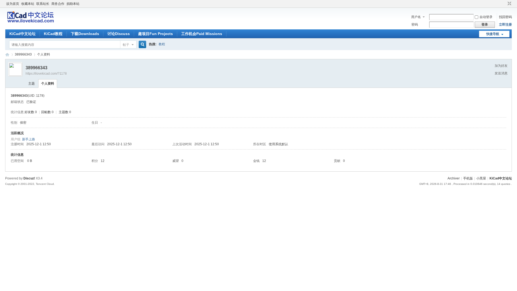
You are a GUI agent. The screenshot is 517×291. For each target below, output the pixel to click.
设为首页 (12, 4)
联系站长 (42, 4)
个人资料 (47, 83)
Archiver (454, 178)
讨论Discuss (118, 34)
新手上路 (28, 139)
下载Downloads (85, 34)
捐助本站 (73, 4)
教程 (162, 44)
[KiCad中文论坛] (31, 22)
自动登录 (486, 17)
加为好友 (501, 66)
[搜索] (142, 44)
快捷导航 (492, 34)
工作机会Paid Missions (201, 34)
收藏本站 (27, 4)
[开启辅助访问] (504, 3)
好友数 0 (31, 112)
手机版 (468, 178)
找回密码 (505, 17)
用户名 (416, 17)
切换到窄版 (509, 3)
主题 (31, 83)
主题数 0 (65, 112)
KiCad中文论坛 (22, 34)
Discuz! (29, 178)
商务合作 (57, 4)
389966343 (23, 54)
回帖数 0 (47, 112)
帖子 (126, 45)
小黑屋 (481, 178)
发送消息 (501, 73)
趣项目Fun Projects (155, 34)
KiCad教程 (53, 34)
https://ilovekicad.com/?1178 (46, 73)
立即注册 (505, 24)
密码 (414, 24)
